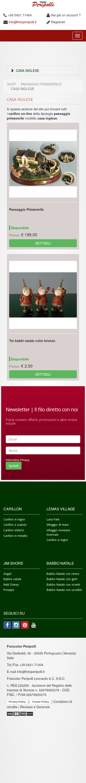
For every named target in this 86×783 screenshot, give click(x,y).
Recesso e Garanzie (35, 706)
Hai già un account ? (65, 15)
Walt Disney (11, 585)
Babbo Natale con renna (63, 574)
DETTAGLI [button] (43, 243)
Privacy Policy (17, 701)
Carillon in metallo (15, 536)
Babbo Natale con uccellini (64, 590)
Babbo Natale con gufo (62, 580)
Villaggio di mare (58, 525)
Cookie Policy (40, 701)
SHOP (11, 84)
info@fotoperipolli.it (22, 22)
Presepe (8, 590)
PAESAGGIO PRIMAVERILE (41, 84)
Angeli (7, 574)
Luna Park (53, 520)
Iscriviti (14, 465)
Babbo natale (12, 580)
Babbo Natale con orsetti (63, 585)
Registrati (58, 22)
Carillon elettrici (13, 531)
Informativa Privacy (17, 460)
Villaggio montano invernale (58, 533)
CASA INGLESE (27, 70)
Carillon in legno (14, 520)
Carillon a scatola (14, 525)
